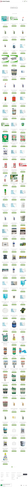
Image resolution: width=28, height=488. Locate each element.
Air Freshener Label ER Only (14, 23)
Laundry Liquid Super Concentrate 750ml (5, 223)
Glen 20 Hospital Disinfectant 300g (5, 197)
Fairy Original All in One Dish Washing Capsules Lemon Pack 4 (22, 130)
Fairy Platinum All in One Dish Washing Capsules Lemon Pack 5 (14, 143)
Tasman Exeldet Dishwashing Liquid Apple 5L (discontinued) (5, 342)
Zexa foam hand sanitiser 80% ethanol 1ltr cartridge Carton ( (23, 369)
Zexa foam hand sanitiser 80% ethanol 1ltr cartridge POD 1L (5, 382)
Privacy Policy (13, 475)
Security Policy (13, 479)
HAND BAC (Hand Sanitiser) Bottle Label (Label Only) (22, 197)
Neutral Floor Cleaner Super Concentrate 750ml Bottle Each (14, 409)
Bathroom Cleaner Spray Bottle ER (5, 90)
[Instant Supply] (5, 1)
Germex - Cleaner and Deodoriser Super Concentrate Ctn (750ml (14, 170)
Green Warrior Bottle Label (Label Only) (14, 197)
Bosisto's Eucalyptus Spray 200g (5, 103)
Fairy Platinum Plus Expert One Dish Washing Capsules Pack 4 (22, 143)
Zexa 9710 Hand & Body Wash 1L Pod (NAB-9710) (5, 369)
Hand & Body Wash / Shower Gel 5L (5, 435)
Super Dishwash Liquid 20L (5, 395)
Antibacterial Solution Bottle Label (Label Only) (22, 63)
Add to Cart (5, 26)
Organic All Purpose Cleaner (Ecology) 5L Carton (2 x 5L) (14, 262)
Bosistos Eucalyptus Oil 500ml (14, 103)
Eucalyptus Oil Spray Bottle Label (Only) (14, 129)
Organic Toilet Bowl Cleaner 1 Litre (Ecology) (14, 275)
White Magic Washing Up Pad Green (14, 356)
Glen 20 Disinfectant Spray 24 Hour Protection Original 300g (14, 184)
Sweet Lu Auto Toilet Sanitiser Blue (14, 329)
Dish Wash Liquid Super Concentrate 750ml (5, 422)
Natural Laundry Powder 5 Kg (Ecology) (5, 249)
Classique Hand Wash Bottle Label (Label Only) (5, 116)
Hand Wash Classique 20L (5, 408)
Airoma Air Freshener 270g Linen (5, 50)
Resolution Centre (2, 476)
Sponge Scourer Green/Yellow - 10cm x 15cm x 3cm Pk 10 (23, 316)
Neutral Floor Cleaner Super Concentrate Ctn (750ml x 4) (22, 408)
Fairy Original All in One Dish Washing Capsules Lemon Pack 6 (5, 143)
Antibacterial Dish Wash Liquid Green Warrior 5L (14, 395)
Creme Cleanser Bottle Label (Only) (23, 116)
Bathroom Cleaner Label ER (22, 76)
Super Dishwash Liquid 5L (14, 382)
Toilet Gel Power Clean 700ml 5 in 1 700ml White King (14, 342)
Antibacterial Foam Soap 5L (14, 63)
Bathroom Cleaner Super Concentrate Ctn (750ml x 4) (22, 90)
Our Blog (7, 475)
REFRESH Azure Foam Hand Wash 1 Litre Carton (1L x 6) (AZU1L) (23, 289)
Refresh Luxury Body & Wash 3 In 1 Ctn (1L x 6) (14, 302)
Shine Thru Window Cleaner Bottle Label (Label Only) (14, 315)
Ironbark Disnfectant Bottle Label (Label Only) (14, 210)
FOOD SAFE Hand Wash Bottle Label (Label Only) (23, 156)
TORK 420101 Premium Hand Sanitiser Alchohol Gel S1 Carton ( (23, 343)
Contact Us (7, 476)
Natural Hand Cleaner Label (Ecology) (22, 236)
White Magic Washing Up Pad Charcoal (5, 356)
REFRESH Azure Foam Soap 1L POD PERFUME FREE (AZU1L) (5, 302)
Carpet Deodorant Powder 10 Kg (23, 448)
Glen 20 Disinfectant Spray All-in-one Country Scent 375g (23, 183)
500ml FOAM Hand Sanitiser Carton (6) (5, 24)
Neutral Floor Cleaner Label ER (14, 422)
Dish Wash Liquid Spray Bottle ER (14, 435)
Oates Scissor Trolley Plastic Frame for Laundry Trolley (5, 262)
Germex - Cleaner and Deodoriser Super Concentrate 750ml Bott (5, 170)
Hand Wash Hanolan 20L (23, 382)
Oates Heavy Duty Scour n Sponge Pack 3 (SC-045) (23, 249)
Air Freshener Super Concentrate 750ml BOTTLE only (5, 37)
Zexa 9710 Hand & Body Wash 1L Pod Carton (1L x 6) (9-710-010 (14, 369)
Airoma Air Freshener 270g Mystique (14, 50)
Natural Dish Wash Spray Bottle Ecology (14, 448)
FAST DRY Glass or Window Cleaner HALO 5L (5, 156)
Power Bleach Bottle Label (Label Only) (5, 288)
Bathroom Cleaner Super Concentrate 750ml (14, 90)
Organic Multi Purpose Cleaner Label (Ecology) (23, 262)
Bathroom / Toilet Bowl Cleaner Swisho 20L (14, 76)
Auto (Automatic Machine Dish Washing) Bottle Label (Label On (5, 77)
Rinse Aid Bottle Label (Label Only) (23, 302)
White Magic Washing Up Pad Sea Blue (23, 356)
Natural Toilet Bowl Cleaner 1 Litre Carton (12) (14, 249)
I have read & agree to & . (22, 476)
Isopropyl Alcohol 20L (23, 209)
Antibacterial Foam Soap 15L (5, 63)
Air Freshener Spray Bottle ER (23, 23)
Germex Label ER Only (23, 169)
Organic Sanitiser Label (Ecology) (5, 275)
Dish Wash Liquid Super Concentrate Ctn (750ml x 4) (22, 422)
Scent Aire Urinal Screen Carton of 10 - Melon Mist (5, 315)
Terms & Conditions (24, 475)
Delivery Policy (13, 476)
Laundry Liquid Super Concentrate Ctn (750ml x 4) (14, 223)
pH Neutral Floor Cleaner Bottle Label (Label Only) (23, 275)
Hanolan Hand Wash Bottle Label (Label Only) (5, 210)
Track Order (2, 475)
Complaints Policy (13, 477)
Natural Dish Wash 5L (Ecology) (22, 435)
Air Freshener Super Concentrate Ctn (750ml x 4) (14, 37)
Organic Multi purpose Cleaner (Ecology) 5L (5, 448)
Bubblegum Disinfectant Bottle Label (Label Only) (23, 103)
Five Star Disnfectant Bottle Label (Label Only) (14, 156)
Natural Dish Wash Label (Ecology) (14, 236)
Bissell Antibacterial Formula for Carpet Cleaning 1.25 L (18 (5, 461)
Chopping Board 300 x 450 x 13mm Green (6, 484)
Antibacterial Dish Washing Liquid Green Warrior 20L (22, 395)
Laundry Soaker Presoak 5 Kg (23, 222)
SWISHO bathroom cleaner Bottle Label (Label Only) (22, 329)
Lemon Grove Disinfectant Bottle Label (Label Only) (5, 236)
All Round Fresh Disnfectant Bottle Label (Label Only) (22, 50)
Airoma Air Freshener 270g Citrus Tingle (22, 37)
